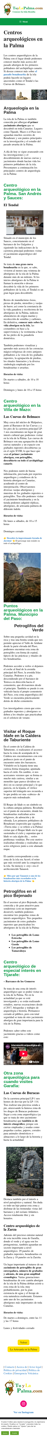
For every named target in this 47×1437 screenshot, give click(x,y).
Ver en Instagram (23, 1412)
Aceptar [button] (14, 1433)
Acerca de (21, 1367)
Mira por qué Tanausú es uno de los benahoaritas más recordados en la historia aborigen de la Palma (22, 878)
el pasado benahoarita (20, 72)
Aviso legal (35, 1367)
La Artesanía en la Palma (23, 1349)
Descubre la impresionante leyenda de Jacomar (23, 539)
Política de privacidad (15, 1370)
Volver (23, 1342)
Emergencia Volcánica (26, 1373)
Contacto (9, 1367)
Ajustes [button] (5, 1433)
